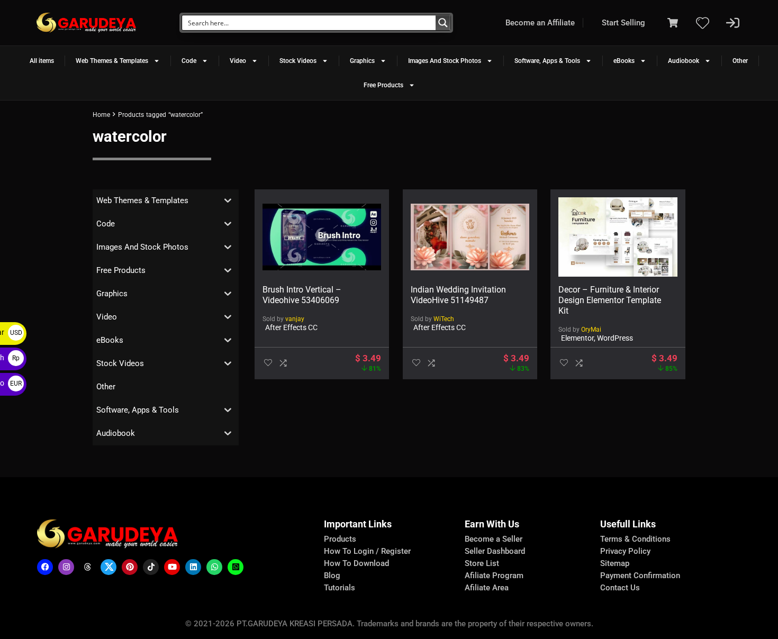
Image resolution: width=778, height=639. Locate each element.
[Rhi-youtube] (172, 567)
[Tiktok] (151, 567)
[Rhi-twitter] (108, 567)
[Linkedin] (193, 567)
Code (189, 61)
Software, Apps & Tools (547, 61)
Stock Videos (297, 61)
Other (740, 61)
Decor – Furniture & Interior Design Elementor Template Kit (609, 300)
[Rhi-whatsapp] (214, 567)
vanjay (294, 319)
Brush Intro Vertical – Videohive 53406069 (302, 295)
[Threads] (87, 567)
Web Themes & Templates (112, 61)
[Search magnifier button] (443, 22)
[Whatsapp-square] (235, 567)
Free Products (383, 85)
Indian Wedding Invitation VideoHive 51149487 (458, 295)
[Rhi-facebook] (45, 567)
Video (238, 61)
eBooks (624, 61)
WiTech (443, 319)
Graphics (362, 61)
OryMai (591, 329)
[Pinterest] (130, 567)
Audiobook (683, 61)
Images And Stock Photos (444, 61)
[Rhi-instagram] (66, 567)
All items (42, 61)
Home (101, 114)
